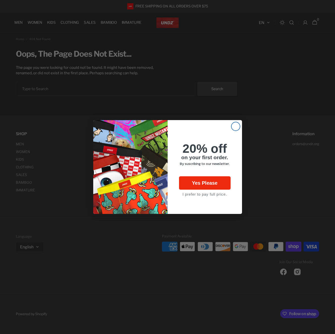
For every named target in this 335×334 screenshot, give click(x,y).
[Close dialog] (235, 126)
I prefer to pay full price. (205, 194)
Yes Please (204, 183)
